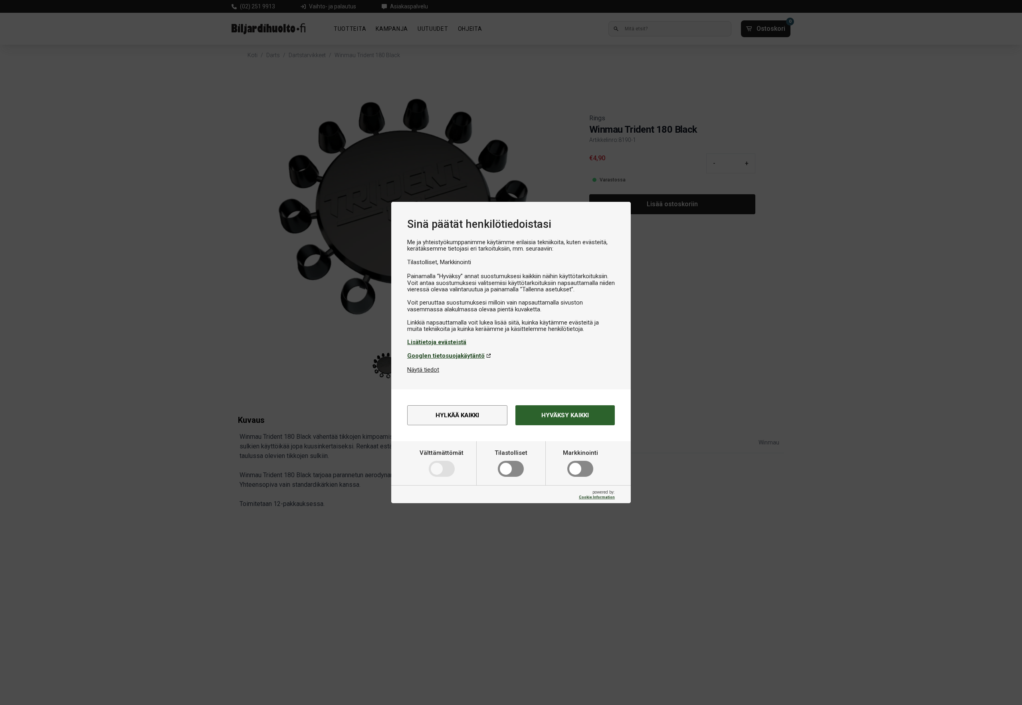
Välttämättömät (441, 452)
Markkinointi (580, 452)
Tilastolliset (511, 452)
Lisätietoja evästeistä (436, 342)
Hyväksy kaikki (565, 415)
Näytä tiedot (423, 369)
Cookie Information (597, 497)
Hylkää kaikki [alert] (457, 415)
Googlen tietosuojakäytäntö (446, 355)
